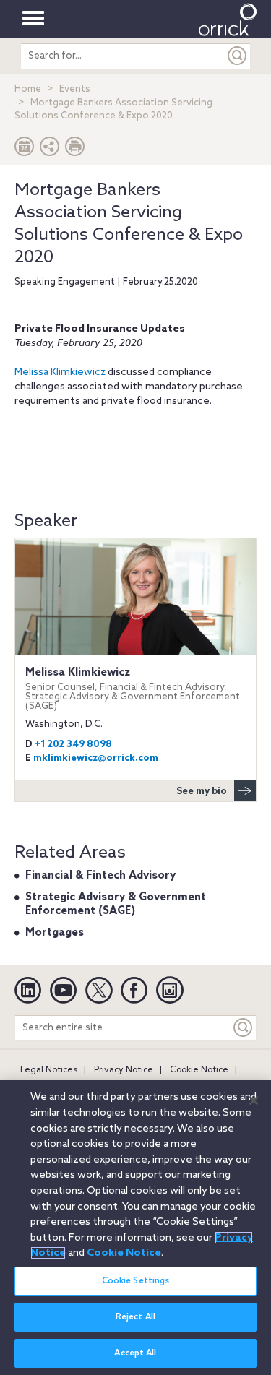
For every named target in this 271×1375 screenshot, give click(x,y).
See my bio (201, 791)
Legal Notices (48, 1070)
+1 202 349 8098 (73, 744)
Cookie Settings (136, 1281)
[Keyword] (244, 1027)
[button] (50, 150)
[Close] (254, 1100)
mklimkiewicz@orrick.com (95, 758)
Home (27, 89)
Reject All (135, 1317)
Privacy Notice (123, 1070)
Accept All (135, 1353)
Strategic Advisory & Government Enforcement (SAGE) (115, 904)
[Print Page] (75, 150)
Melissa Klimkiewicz (60, 372)
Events (74, 89)
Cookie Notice (199, 1070)
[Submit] (238, 56)
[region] (135, 1227)
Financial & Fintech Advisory (100, 875)
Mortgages (54, 932)
